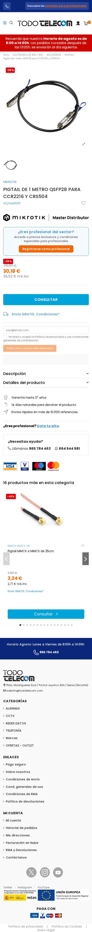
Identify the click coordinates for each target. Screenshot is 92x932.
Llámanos (31, 448)
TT (82, 546)
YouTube (43, 887)
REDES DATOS (16, 723)
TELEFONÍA (13, 730)
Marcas (12, 738)
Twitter (8, 887)
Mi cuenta (13, 820)
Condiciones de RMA (22, 794)
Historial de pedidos (21, 828)
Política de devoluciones (25, 801)
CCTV (10, 716)
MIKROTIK (10, 182)
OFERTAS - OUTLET (20, 745)
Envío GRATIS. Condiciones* (36, 314)
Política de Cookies (67, 926)
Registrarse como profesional (46, 249)
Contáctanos (16, 857)
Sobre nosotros (18, 772)
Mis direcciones (18, 835)
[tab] (46, 373)
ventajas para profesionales (66, 6)
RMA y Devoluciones (21, 850)
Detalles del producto (24, 382)
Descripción (14, 373)
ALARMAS (13, 708)
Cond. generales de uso (24, 787)
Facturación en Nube (22, 843)
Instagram (25, 887)
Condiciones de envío (23, 779)
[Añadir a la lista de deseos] (83, 203)
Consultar (46, 299)
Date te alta (48, 426)
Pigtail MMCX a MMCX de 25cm (31, 551)
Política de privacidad (49, 337)
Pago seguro (16, 764)
